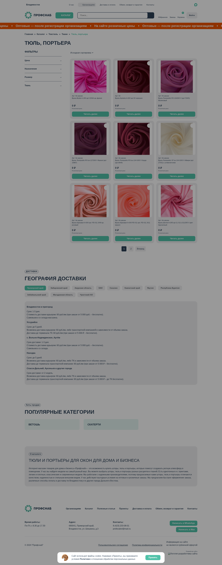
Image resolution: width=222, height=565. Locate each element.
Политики (85, 559)
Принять (153, 557)
